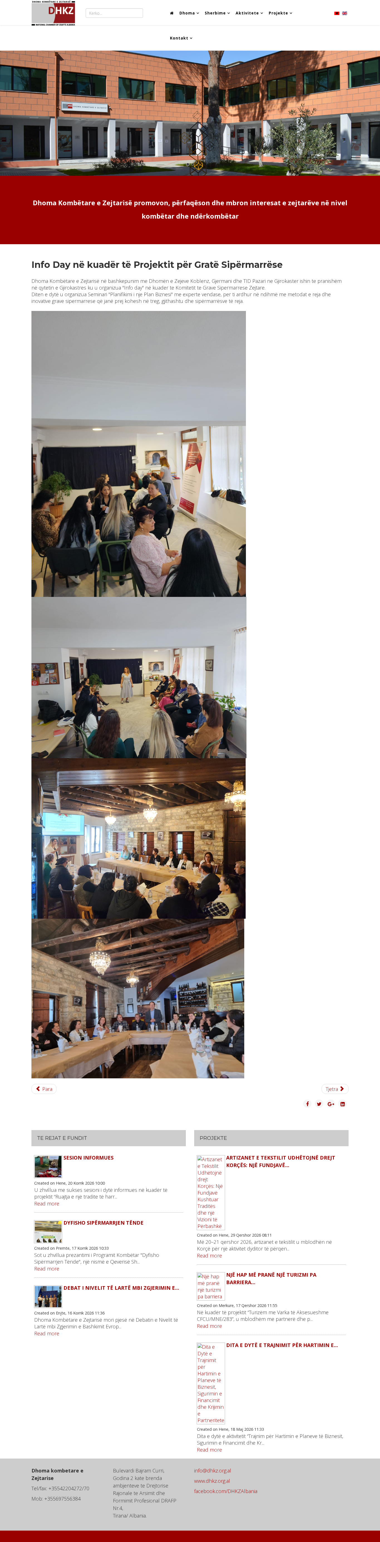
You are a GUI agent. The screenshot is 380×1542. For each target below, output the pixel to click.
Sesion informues (88, 1157)
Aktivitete (247, 13)
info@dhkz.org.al (212, 1470)
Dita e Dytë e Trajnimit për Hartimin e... (282, 1345)
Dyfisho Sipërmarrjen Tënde (103, 1222)
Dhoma (187, 13)
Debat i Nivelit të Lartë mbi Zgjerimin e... (121, 1287)
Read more (46, 1203)
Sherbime (215, 13)
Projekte (278, 13)
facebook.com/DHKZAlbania (225, 1491)
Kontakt (179, 38)
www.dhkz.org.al (212, 1480)
